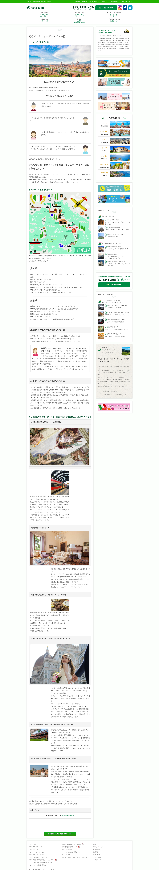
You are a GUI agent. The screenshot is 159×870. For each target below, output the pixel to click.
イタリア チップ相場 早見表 (37, 865)
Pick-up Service (114, 20)
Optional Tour (79, 14)
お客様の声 (114, 1)
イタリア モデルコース (35, 847)
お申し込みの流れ (93, 1)
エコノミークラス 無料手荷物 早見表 (40, 862)
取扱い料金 (96, 854)
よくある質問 (123, 1)
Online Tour (44, 20)
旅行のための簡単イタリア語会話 (71, 844)
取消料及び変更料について (69, 847)
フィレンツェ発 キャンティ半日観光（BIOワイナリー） (112, 394)
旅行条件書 (96, 849)
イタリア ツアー (33, 849)
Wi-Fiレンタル (66, 854)
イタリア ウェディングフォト (37, 852)
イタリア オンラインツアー (37, 854)
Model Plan (44, 14)
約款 (94, 844)
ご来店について (104, 1)
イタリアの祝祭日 (67, 849)
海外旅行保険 (75, 857)
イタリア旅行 (32, 844)
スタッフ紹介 (97, 857)
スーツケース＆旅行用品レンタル (71, 852)
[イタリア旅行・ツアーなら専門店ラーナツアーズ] (35, 7)
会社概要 (77, 1)
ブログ (130, 1)
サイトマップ (97, 860)
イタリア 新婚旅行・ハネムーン (38, 857)
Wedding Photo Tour (114, 14)
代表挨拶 (84, 1)
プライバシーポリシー (99, 847)
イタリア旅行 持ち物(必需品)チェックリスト (42, 860)
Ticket (79, 20)
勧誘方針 (95, 852)
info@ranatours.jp (68, 815)
